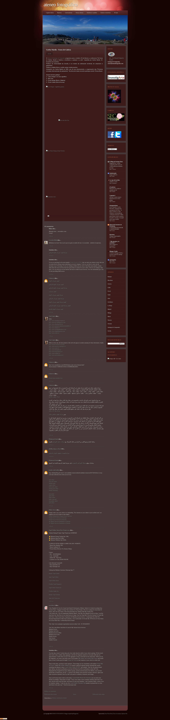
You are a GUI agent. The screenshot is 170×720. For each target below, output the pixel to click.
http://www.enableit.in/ (54, 353)
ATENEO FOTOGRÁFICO (61, 4)
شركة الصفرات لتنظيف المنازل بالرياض (59, 453)
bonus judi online (53, 487)
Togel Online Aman (54, 580)
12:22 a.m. (51, 381)
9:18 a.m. (51, 646)
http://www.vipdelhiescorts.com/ (57, 331)
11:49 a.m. (51, 274)
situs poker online (53, 501)
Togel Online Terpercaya (55, 587)
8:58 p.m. (51, 236)
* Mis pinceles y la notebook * (114, 242)
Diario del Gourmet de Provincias (116, 225)
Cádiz (109, 287)
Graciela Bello (53, 240)
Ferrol (109, 291)
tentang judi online (53, 488)
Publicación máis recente (50, 694)
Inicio (74, 694)
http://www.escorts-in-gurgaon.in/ (57, 346)
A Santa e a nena (113, 181)
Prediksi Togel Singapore (55, 584)
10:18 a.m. (51, 255)
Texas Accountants (117, 713)
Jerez (109, 298)
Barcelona (110, 280)
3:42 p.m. (51, 336)
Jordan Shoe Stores (92, 658)
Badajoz (110, 276)
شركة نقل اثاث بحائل (54, 411)
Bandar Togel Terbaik (54, 594)
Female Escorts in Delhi (76, 262)
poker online (52, 497)
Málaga (109, 313)
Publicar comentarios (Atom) (59, 698)
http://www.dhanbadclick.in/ (56, 324)
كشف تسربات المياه (54, 281)
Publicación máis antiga (99, 694)
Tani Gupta (52, 316)
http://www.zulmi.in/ (54, 333)
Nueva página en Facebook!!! (114, 245)
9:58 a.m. (51, 526)
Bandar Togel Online (54, 573)
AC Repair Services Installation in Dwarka (59, 521)
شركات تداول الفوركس (58, 442)
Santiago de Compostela (114, 327)
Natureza (59, 12)
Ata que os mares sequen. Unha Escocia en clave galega (115, 198)
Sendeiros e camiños (92, 12)
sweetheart (52, 605)
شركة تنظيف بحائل (55, 397)
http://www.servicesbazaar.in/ (56, 355)
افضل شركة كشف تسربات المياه (57, 302)
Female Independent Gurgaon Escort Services (60, 516)
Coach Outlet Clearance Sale (78, 683)
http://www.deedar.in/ (54, 327)
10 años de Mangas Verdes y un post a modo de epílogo (116, 253)
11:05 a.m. (51, 601)
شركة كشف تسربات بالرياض (56, 298)
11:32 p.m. (51, 444)
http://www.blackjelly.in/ (55, 350)
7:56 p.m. (51, 245)
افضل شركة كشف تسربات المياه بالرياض (60, 305)
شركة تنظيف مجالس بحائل (56, 414)
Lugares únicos (50, 12)
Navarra (110, 320)
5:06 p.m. (51, 466)
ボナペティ (112, 261)
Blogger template (68, 713)
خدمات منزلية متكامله (55, 449)
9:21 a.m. (51, 505)
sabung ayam (52, 483)
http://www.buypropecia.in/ (56, 351)
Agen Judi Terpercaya (54, 598)
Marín (109, 316)
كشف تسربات (52, 291)
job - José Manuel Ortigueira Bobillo (116, 59)
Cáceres (109, 284)
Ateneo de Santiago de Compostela (56, 58)
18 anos (116, 12)
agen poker (51, 495)
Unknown (51, 278)
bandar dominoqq (53, 490)
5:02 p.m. (51, 435)
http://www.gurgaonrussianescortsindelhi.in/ (60, 326)
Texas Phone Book (109, 713)
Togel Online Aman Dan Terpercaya (59, 530)
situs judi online (53, 481)
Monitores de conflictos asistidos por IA (115, 189)
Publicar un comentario (50, 691)
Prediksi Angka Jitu (54, 591)
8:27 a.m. (51, 369)
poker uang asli (53, 499)
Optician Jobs (124, 713)
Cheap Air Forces (72, 660)
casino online (52, 485)
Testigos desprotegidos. (115, 236)
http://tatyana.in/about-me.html (57, 344)
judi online (51, 480)
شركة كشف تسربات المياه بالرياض (58, 252)
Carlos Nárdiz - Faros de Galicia (58, 50)
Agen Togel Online (54, 577)
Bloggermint (75, 713)
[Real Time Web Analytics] (3, 719)
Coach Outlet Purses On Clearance (81, 678)
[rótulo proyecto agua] (114, 102)
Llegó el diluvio (113, 174)
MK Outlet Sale (82, 658)
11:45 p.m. (51, 456)
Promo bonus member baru (56, 378)
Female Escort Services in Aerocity (58, 518)
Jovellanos (110, 302)
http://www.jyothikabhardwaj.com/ (57, 329)
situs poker (51, 494)
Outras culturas (79, 12)
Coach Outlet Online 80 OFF (72, 667)
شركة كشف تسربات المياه (56, 295)
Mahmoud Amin (53, 439)
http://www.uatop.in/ (54, 348)
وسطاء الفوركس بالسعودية (79, 463)
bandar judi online (54, 470)
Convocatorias (68, 12)
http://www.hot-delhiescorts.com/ (57, 322)
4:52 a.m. (51, 687)
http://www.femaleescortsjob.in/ (57, 320)
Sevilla (109, 331)
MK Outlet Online (63, 665)
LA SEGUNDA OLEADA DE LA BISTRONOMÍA (116, 228)
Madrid (109, 309)
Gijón (109, 294)
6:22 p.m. (51, 312)
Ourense (110, 323)
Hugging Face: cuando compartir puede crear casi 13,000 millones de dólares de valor (116, 165)
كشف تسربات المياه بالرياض (56, 284)
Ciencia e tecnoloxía (105, 12)
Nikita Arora (52, 510)
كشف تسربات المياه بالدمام (56, 309)
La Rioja (110, 305)
